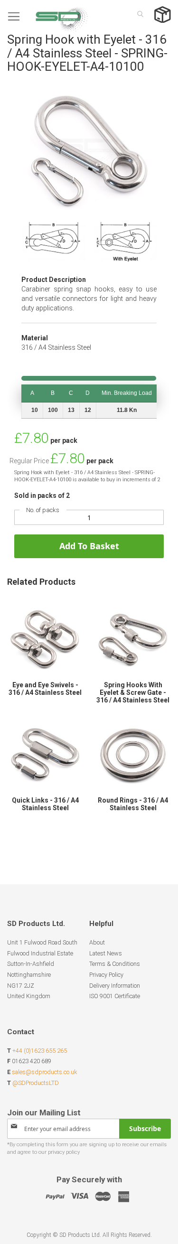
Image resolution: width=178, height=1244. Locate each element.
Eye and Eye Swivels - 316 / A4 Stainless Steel (45, 688)
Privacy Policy (106, 974)
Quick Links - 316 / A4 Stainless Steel (45, 804)
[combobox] (137, 13)
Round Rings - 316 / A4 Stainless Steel (133, 804)
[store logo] (47, 16)
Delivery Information (114, 985)
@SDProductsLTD (35, 1082)
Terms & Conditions (114, 963)
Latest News (105, 953)
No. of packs (42, 510)
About (97, 942)
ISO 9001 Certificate (114, 996)
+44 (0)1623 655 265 (39, 1050)
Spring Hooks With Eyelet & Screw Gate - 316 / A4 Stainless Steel (132, 692)
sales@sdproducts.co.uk (44, 1072)
